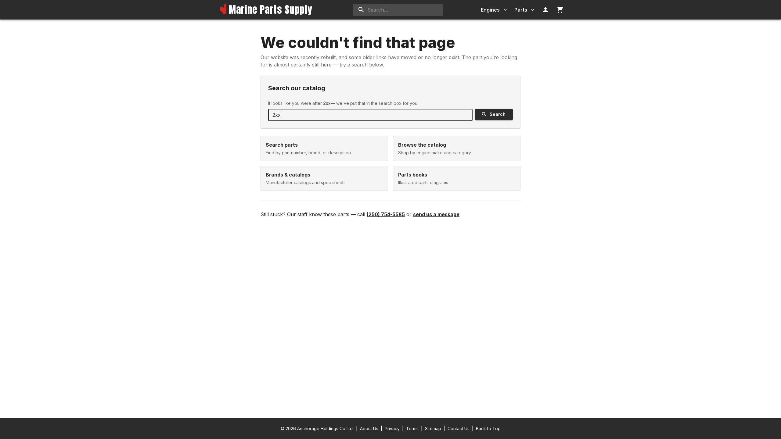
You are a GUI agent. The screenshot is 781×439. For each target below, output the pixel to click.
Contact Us (459, 428)
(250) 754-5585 (386, 214)
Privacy (392, 428)
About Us (369, 428)
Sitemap (433, 428)
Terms (412, 428)
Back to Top (488, 428)
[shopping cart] (560, 10)
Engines (490, 10)
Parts (520, 10)
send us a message (436, 214)
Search (498, 114)
